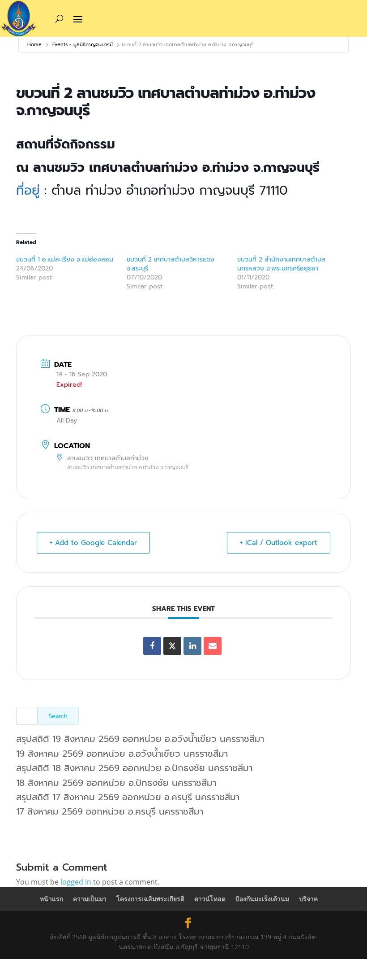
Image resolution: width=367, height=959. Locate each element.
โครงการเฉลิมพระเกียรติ (150, 898)
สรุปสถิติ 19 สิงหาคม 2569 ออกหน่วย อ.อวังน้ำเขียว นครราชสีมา (140, 738)
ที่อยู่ (30, 190)
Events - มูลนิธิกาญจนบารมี (82, 44)
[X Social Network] (172, 646)
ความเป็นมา (90, 898)
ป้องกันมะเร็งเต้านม (262, 898)
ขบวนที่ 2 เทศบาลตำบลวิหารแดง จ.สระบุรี (170, 264)
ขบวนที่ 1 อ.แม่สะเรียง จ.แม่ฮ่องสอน (64, 259)
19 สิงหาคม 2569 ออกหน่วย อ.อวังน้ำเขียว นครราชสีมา (122, 753)
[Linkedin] (192, 646)
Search (58, 716)
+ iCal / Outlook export (278, 543)
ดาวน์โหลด (210, 898)
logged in (75, 882)
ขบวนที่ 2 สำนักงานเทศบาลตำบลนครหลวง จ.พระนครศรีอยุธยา (281, 264)
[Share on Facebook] (152, 646)
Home (34, 44)
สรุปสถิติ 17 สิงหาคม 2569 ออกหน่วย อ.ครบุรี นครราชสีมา (127, 797)
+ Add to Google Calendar (93, 543)
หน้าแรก (51, 898)
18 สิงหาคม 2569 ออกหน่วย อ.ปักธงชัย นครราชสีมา (116, 782)
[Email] (213, 646)
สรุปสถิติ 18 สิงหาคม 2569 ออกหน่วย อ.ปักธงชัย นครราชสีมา (134, 768)
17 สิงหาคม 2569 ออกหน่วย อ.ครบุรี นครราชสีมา (109, 811)
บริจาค (308, 898)
